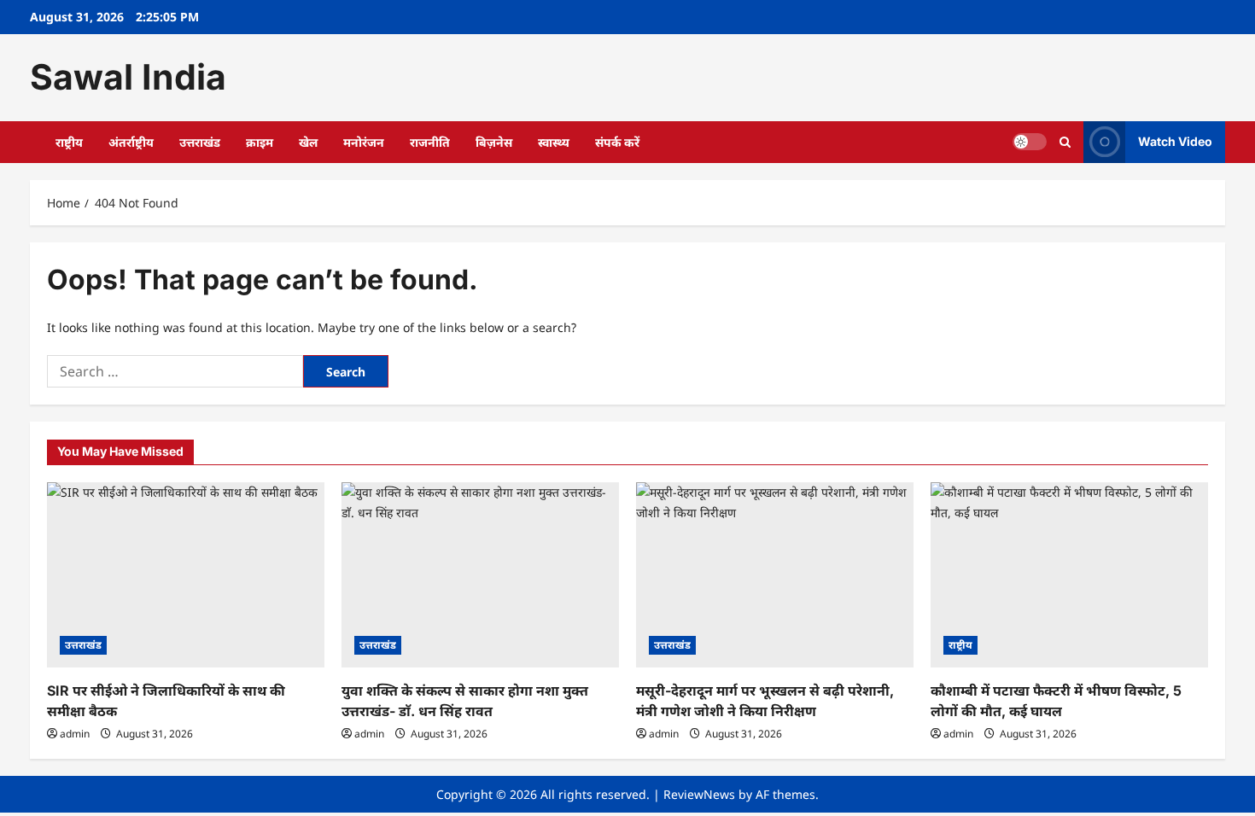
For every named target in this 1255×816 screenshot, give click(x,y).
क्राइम (259, 142)
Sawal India (128, 76)
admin (75, 733)
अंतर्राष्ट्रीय (131, 142)
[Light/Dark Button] (1030, 141)
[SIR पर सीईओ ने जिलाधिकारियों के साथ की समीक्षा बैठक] (185, 574)
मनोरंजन (363, 142)
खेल (308, 142)
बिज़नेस (494, 142)
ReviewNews (699, 794)
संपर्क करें (617, 142)
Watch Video (1175, 141)
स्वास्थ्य (553, 142)
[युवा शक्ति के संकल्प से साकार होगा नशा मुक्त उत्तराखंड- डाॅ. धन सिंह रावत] (480, 574)
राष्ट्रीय (69, 142)
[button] (1065, 142)
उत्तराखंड (199, 142)
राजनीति (430, 142)
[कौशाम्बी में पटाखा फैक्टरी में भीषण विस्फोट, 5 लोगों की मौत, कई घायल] (1069, 574)
